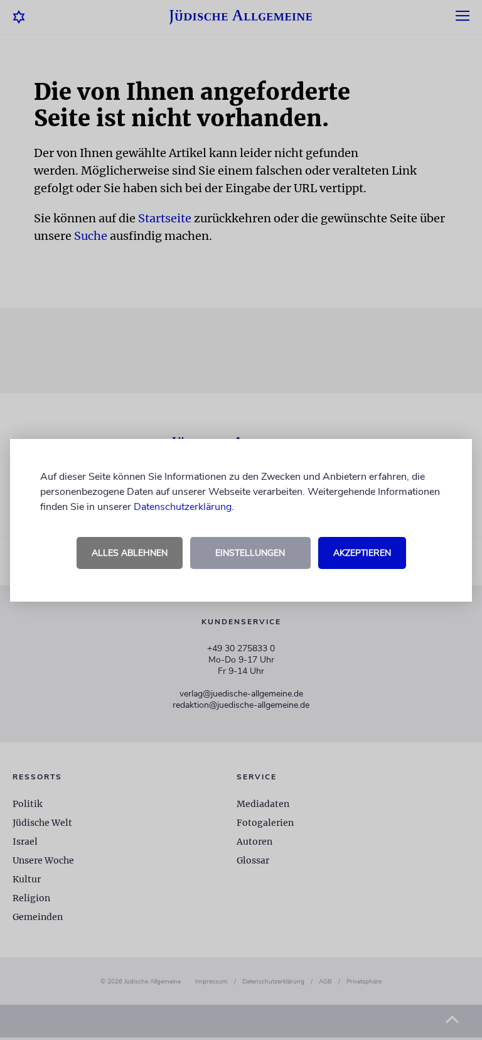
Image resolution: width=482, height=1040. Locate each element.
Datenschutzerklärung (183, 507)
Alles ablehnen (130, 553)
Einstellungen (250, 553)
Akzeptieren (362, 553)
